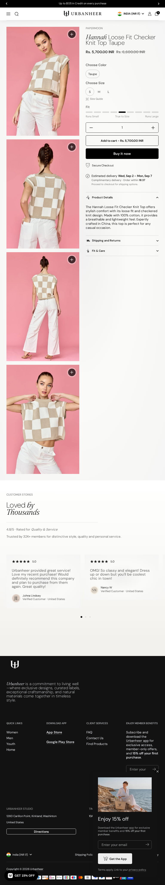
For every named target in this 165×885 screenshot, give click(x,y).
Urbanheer (36, 869)
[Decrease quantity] (89, 128)
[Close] (157, 771)
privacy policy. (137, 869)
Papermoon (94, 28)
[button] (16, 14)
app (131, 827)
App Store (54, 732)
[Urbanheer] (82, 13)
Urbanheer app (137, 741)
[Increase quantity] (154, 128)
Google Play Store (60, 742)
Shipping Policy (84, 854)
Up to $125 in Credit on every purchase (82, 3)
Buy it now (122, 153)
